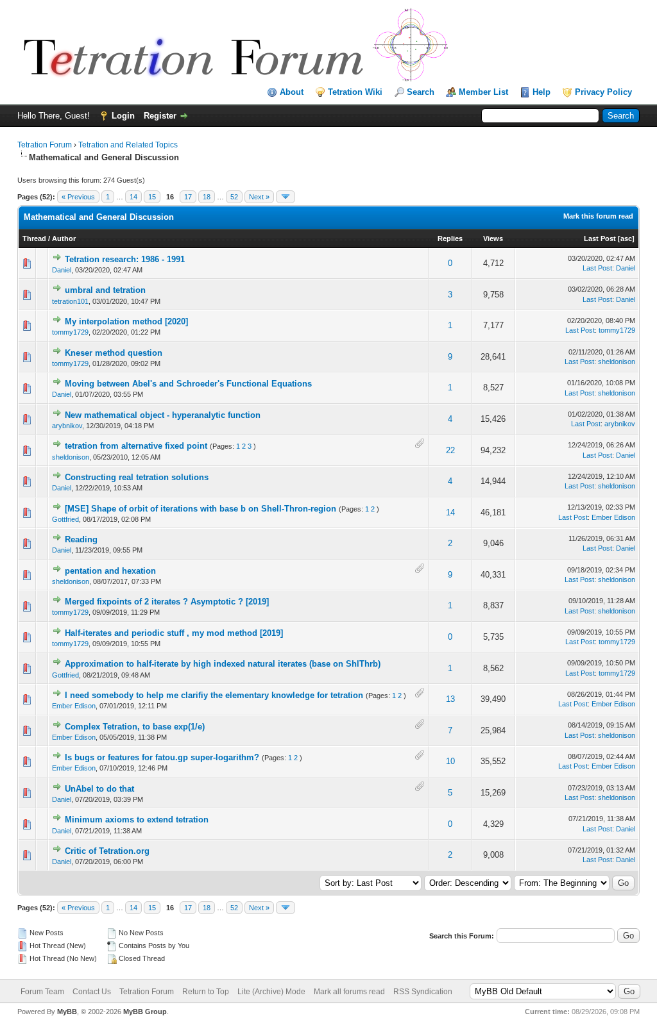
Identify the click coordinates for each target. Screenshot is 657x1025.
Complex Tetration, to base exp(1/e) (135, 726)
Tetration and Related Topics (128, 144)
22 (450, 450)
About (291, 92)
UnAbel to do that (99, 789)
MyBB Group (145, 1011)
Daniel (61, 270)
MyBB (67, 1011)
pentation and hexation (110, 571)
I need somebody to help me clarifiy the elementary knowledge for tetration (214, 695)
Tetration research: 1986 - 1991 (125, 259)
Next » (259, 197)
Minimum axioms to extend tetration (137, 819)
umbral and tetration (105, 290)
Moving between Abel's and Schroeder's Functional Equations (188, 383)
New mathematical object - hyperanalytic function (162, 415)
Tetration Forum (44, 144)
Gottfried (65, 519)
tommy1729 (70, 332)
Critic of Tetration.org (107, 851)
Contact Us (92, 991)
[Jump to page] (285, 196)
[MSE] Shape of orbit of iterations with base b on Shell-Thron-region (200, 508)
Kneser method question (113, 353)
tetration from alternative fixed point (136, 446)
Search (420, 92)
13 (450, 699)
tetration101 (70, 301)
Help (541, 92)
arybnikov (67, 425)
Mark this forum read (598, 216)
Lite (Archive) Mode (271, 991)
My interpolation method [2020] (126, 321)
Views (493, 238)
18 (206, 197)
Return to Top (205, 991)
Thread (34, 238)
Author (64, 238)
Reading (81, 539)
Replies (450, 238)
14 (133, 197)
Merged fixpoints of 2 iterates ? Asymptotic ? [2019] (167, 601)
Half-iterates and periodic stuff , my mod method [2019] (174, 633)
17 (188, 197)
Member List (483, 92)
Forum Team (42, 991)
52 (234, 197)
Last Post (600, 238)
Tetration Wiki (355, 92)
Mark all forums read (349, 991)
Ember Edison (613, 517)
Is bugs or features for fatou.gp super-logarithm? (162, 757)
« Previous (78, 197)
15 (152, 197)
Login (123, 116)
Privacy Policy (603, 92)
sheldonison (616, 361)
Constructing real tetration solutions (137, 477)
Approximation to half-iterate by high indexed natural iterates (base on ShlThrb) (222, 664)
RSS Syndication (422, 991)
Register (160, 116)
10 (450, 761)
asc (626, 238)
